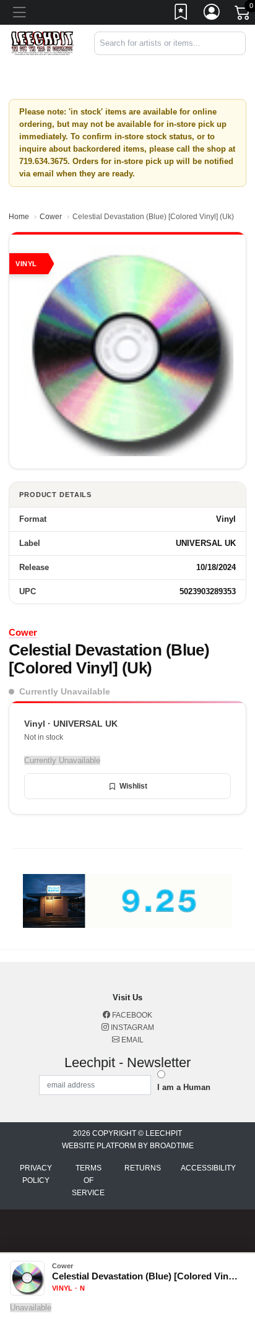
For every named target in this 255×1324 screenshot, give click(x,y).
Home (19, 216)
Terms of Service (88, 1180)
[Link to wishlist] (181, 14)
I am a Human (183, 1087)
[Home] (42, 43)
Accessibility (208, 1168)
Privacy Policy (36, 1174)
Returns (142, 1168)
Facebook (131, 1015)
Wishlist (133, 786)
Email (131, 1040)
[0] (243, 15)
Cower (51, 216)
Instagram (131, 1027)
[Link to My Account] (212, 14)
